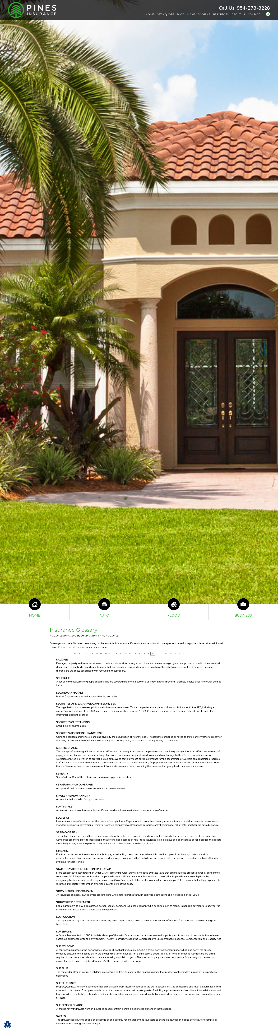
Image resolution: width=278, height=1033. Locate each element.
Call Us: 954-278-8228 (244, 8)
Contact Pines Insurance (71, 647)
